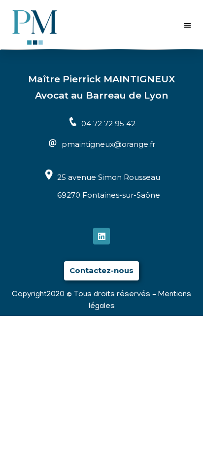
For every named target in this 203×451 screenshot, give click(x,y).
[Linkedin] (101, 236)
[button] (188, 25)
